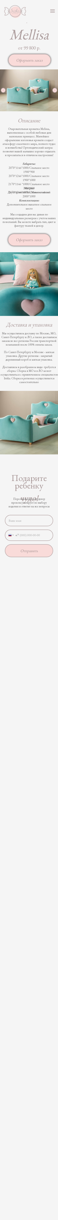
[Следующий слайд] (54, 90)
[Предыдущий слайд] (3, 90)
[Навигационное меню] (52, 11)
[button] (29, 60)
